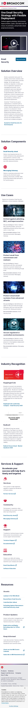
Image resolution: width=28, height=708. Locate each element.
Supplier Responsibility (6, 685)
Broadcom (14, 3)
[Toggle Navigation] (2, 3)
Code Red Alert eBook (10, 602)
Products (4, 671)
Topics (21, 685)
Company (18, 673)
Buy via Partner (21, 59)
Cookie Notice (5, 703)
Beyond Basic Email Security (12, 599)
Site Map (14, 683)
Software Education (9, 568)
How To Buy (4, 675)
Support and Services (7, 673)
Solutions (11, 671)
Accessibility (4, 683)
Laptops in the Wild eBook (11, 596)
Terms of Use (16, 685)
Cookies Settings (13, 706)
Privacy (9, 683)
